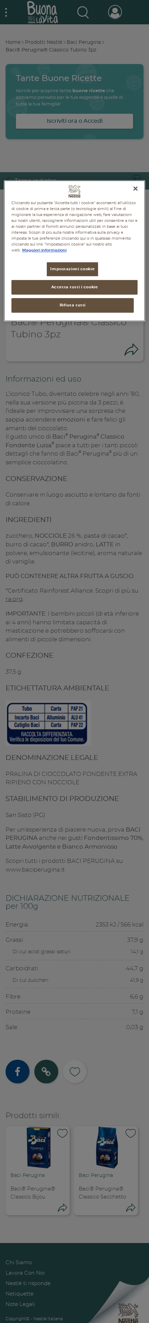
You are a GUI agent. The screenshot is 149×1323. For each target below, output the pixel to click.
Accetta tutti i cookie (74, 287)
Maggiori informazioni (44, 250)
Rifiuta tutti (73, 305)
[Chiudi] (135, 188)
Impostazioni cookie (72, 269)
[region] (75, 250)
